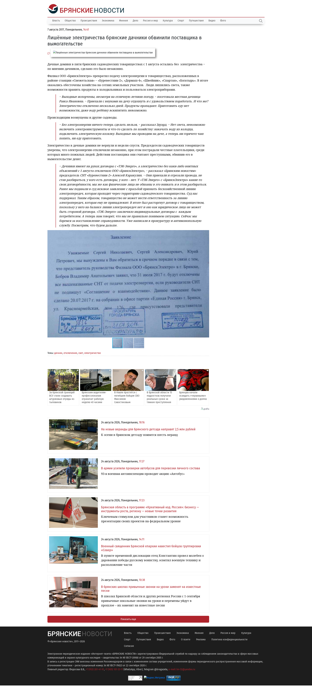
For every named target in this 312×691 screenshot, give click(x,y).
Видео (211, 20)
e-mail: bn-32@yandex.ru (182, 669)
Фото (223, 20)
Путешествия (196, 20)
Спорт (181, 20)
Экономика (108, 20)
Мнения (123, 20)
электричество (92, 352)
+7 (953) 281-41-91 (95, 669)
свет (80, 352)
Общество (70, 20)
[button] (206, 232)
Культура (168, 20)
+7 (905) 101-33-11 (114, 669)
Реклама (201, 639)
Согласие (129, 645)
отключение (70, 352)
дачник (58, 352)
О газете (185, 639)
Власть (56, 20)
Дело (135, 20)
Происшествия (89, 20)
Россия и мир (150, 20)
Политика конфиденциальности (229, 639)
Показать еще (128, 618)
